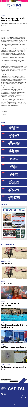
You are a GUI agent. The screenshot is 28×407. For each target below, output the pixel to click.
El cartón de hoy (6, 283)
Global (3, 16)
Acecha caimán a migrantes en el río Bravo (13, 368)
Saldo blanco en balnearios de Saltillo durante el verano (14, 326)
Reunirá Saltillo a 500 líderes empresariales (11, 304)
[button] (26, 9)
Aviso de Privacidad (21, 398)
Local (2, 261)
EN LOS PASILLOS (6, 263)
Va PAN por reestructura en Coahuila (13, 347)
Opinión (3, 281)
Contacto (24, 396)
